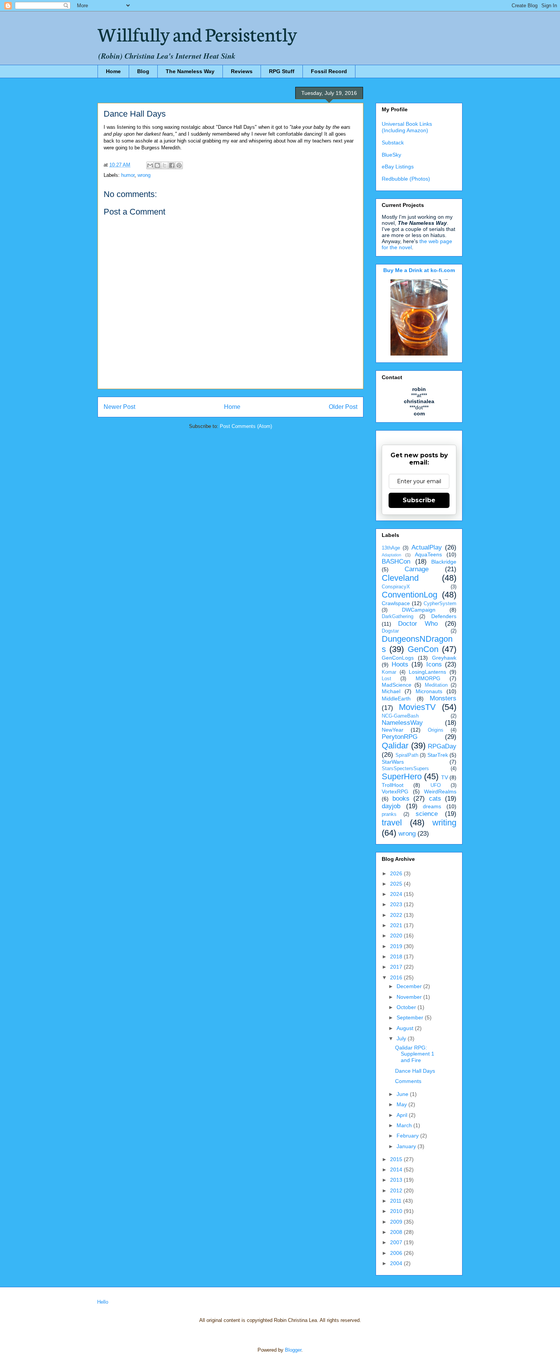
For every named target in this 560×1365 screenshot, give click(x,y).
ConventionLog (409, 594)
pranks (389, 814)
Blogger (293, 1350)
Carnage (417, 569)
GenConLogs (398, 658)
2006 (397, 1253)
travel (392, 822)
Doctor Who (417, 623)
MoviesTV (417, 707)
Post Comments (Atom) (246, 426)
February (408, 1136)
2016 (397, 977)
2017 (397, 967)
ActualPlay (426, 547)
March (405, 1125)
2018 (397, 956)
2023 (397, 904)
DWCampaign (418, 610)
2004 (397, 1263)
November (410, 997)
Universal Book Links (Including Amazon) (407, 127)
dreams (432, 806)
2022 (397, 915)
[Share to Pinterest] (179, 165)
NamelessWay (402, 722)
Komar (389, 672)
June (403, 1094)
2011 (396, 1201)
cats (435, 798)
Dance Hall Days (415, 1071)
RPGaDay (442, 746)
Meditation (436, 685)
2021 (397, 925)
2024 (397, 894)
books (401, 798)
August (406, 1028)
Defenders (443, 616)
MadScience (396, 685)
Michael (391, 691)
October (407, 1007)
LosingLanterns (427, 672)
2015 (397, 1159)
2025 (397, 884)
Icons (434, 664)
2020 (397, 935)
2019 (397, 946)
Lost (386, 678)
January (407, 1146)
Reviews (242, 71)
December (410, 986)
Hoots (400, 664)
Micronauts (429, 691)
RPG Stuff (281, 71)
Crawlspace (396, 603)
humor (127, 175)
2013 (397, 1180)
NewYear (392, 730)
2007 (397, 1242)
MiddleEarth (396, 698)
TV (444, 777)
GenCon (423, 649)
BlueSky (391, 155)
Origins (435, 730)
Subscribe (419, 500)
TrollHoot (392, 785)
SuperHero (402, 776)
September (411, 1017)
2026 (397, 873)
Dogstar (390, 631)
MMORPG (428, 678)
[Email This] (150, 165)
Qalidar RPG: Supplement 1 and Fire (414, 1054)
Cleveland (400, 578)
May (402, 1104)
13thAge (391, 548)
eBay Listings (398, 166)
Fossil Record (329, 71)
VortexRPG (395, 791)
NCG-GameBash (400, 716)
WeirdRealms (440, 791)
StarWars (393, 762)
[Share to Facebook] (172, 165)
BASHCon (396, 561)
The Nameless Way (190, 71)
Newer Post (119, 407)
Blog (143, 71)
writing (444, 822)
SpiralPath (406, 755)
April (403, 1115)
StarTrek (437, 755)
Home (113, 71)
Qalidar (395, 745)
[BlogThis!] (157, 165)
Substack (393, 142)
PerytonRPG (400, 736)
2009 (397, 1222)
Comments (408, 1081)
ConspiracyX (396, 587)
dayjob (391, 806)
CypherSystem (440, 603)
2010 (397, 1211)
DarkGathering (397, 616)
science (427, 813)
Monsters (443, 698)
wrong (144, 175)
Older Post (343, 407)
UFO (435, 785)
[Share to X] (164, 165)
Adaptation (391, 555)
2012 (397, 1190)
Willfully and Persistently (197, 33)
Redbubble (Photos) (406, 179)
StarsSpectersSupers (405, 768)
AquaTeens (428, 554)
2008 (397, 1232)
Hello (102, 1302)
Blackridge (443, 562)
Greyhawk (444, 658)
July (402, 1038)
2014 (397, 1169)
